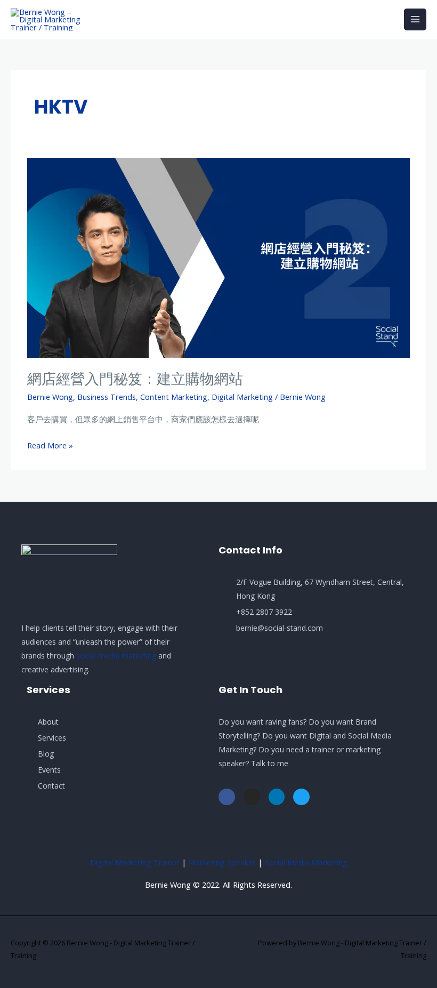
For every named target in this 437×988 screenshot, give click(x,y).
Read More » (50, 444)
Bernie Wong (50, 396)
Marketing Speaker (222, 862)
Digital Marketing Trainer (135, 862)
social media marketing (116, 655)
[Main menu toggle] (415, 20)
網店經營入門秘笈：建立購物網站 (135, 378)
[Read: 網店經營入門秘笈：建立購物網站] (218, 256)
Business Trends (106, 396)
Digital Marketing (242, 396)
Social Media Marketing (306, 862)
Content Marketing (173, 396)
